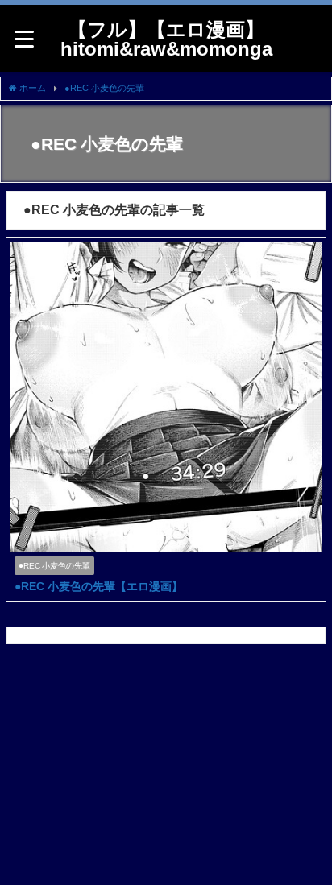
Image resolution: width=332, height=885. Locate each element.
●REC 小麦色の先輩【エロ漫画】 (99, 586)
